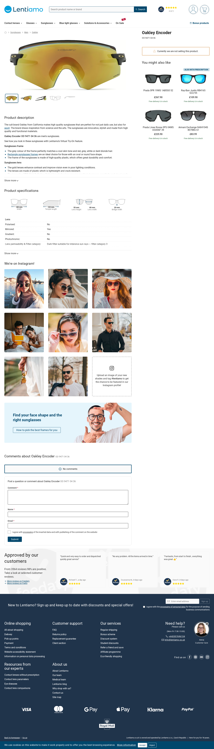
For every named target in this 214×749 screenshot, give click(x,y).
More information (126, 745)
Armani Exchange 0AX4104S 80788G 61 (193, 128)
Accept (142, 745)
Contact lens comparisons (17, 688)
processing (28, 532)
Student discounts (109, 643)
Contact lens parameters (16, 679)
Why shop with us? (61, 688)
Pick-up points (11, 638)
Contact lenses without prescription (21, 674)
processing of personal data (172, 606)
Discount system (108, 638)
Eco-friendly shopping (111, 656)
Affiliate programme (110, 651)
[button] (11, 98)
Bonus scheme (107, 634)
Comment (13, 487)
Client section (59, 643)
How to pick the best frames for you (36, 430)
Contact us (57, 692)
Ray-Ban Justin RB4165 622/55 (193, 91)
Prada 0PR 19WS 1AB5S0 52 (158, 90)
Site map (56, 697)
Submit (14, 539)
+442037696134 (177, 636)
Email (11, 520)
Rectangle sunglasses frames (23, 154)
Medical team (59, 679)
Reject (152, 745)
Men (26, 32)
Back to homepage (12, 737)
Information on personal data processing (24, 656)
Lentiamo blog (59, 683)
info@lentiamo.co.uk (175, 639)
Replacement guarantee (64, 638)
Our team (57, 675)
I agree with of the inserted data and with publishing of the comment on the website (54, 532)
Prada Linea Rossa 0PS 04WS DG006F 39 (158, 128)
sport (7, 128)
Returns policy (59, 634)
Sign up (204, 601)
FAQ (54, 629)
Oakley (35, 32)
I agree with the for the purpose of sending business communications (178, 608)
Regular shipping (108, 629)
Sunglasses (15, 32)
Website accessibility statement (20, 651)
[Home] (5, 32)
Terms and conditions (15, 647)
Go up (24, 737)
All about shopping (13, 629)
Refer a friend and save (111, 647)
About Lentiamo (60, 670)
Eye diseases (10, 683)
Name (11, 509)
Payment (8, 643)
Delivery (8, 634)
